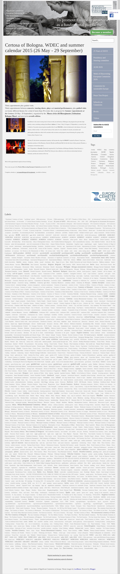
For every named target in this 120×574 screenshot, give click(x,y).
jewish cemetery (79, 380)
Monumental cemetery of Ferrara (40, 411)
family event (30, 341)
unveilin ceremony (46, 528)
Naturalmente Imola (81, 429)
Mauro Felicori (60, 398)
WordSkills (59, 546)
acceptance (8, 232)
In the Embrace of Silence (84, 373)
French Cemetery (73, 348)
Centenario (8, 299)
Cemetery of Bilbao (85, 285)
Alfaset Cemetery (105, 239)
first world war (90, 344)
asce (99, 251)
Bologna (67, 267)
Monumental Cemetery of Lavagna (78, 411)
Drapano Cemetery (94, 326)
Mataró (53, 398)
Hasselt (45, 366)
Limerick (13, 391)
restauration (77, 470)
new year (79, 431)
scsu (33, 483)
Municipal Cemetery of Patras (85, 422)
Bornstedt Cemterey (39, 269)
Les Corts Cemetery (45, 389)
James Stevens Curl (54, 380)
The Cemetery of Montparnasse (51, 510)
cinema (70, 305)
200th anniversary (71, 221)
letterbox (54, 389)
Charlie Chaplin (41, 301)
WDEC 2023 (32, 537)
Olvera (43, 440)
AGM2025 (50, 239)
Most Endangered (95, 418)
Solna (20, 492)
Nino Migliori (67, 434)
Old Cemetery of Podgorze (48, 438)
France (93, 163)
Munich (48, 420)
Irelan (52, 377)
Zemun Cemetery (78, 548)
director (34, 324)
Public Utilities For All (29, 463)
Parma (108, 445)
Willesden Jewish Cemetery (107, 544)
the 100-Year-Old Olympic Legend (66, 508)
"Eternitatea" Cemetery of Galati (14, 219)
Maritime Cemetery (44, 398)
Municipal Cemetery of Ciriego (99, 420)
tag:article (105, 501)
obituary (97, 436)
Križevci (96, 384)
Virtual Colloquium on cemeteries (100, 533)
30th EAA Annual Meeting (104, 226)
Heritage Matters (20, 368)
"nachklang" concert (29, 219)
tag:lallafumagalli (97, 503)
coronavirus (67, 314)
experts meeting (64, 339)
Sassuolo (7, 481)
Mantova (58, 395)
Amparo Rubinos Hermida (58, 244)
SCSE (29, 483)
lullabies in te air (110, 393)
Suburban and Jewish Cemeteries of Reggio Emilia (83, 499)
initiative (112, 373)
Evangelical (37, 339)
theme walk (63, 519)
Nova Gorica (48, 436)
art (111, 248)
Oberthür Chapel (89, 436)
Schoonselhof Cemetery (108, 481)
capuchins (100, 273)
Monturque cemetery (56, 409)
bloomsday (59, 267)
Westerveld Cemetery (63, 544)
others (113, 443)
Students (31, 499)
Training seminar (10, 524)
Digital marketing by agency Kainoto (60, 555)
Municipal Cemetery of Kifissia (45, 422)
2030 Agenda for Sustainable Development (102, 221)
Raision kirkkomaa (64, 465)
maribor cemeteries (109, 395)
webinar (41, 541)
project (48, 461)
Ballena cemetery (104, 262)
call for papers (17, 273)
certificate (54, 299)
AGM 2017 (49, 235)
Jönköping (30, 382)
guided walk (75, 364)
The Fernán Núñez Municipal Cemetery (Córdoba (24, 512)
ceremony (47, 299)
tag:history (78, 503)
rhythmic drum (32, 472)
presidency (50, 458)
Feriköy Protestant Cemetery (87, 341)
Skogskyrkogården (52, 490)
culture (107, 319)
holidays (80, 371)
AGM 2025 (17, 237)
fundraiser (13, 353)
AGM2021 (16, 239)
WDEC (99, 149)
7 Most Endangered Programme (92, 228)
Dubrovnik (71, 328)
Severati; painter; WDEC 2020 (88, 483)
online (70, 440)
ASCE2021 (35, 253)
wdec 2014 (98, 535)
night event (29, 434)
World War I (87, 546)
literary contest (70, 391)
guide (28, 364)
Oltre (39, 440)
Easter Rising (105, 328)
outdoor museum (15, 445)
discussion (49, 324)
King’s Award (43, 384)
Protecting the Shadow (93, 461)
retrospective (93, 470)
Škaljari (28, 490)
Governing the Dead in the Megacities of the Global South (28, 361)
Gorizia (113, 359)
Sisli (107, 487)
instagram (63, 375)
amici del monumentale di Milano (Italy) (38, 244)
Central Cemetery (17, 299)
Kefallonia (96, 382)
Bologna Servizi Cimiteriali (102, 267)
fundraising (20, 353)
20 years (50, 221)
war (71, 535)
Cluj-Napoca (80, 307)
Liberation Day (68, 389)
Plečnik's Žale (22, 454)
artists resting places (84, 251)
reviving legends (9, 472)
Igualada (56, 373)
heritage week (30, 368)
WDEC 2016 (106, 535)
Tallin (56, 506)
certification (61, 299)
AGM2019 (111, 237)
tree (26, 524)
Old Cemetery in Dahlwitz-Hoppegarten (27, 438)
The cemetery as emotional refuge (87, 508)
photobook (93, 449)
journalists (37, 382)
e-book (87, 328)
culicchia (53, 317)
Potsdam (91, 456)
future (12, 355)
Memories (46, 402)
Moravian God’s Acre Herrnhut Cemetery (43, 418)
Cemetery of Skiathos (95, 291)
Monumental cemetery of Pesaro (88, 414)
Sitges (22, 490)
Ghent (66, 357)
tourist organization (88, 521)
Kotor (57, 384)
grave (53, 361)
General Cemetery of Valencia (35, 357)
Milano (44, 405)
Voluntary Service (52, 535)
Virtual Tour (15, 535)
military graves (69, 404)
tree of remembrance (34, 524)
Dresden (20, 328)
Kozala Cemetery (66, 384)
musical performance (65, 427)
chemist (60, 301)
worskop (7, 548)
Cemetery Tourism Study (17, 296)
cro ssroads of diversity (11, 317)
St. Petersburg (87, 494)
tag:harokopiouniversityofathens (64, 503)
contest (40, 314)
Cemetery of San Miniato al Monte (14, 291)
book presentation (17, 269)
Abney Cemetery (82, 230)
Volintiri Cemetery (42, 535)
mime (75, 404)
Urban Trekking (63, 528)
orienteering (83, 443)
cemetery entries (110, 282)
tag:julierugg (87, 503)
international (9, 377)
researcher (27, 470)
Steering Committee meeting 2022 (60, 497)
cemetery (33, 283)
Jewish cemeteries (68, 380)
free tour (53, 348)
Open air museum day (31, 443)
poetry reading (98, 454)
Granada (47, 361)
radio (45, 465)
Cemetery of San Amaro (94, 289)
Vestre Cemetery (72, 530)
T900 (66, 501)
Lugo (102, 393)
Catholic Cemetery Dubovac (19, 278)
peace (30, 447)
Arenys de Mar (33, 248)
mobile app (48, 407)
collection (112, 307)
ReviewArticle (111, 470)
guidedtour (84, 364)
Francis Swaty (36, 348)
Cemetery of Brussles (97, 285)
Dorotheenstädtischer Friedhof (19, 326)
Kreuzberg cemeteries (86, 384)
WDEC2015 (47, 539)
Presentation (25, 458)
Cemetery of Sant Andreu (47, 291)
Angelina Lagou (78, 244)
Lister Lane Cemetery (58, 391)
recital (97, 465)
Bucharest (56, 271)
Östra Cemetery (106, 443)
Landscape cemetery (63, 386)
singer (86, 487)
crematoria (103, 314)
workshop (66, 546)
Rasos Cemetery (74, 465)
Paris (88, 445)
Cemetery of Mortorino (100, 287)
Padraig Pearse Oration (33, 445)
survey (113, 499)
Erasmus (58, 335)
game (47, 355)
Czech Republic (9, 321)
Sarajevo (106, 479)
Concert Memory (17, 312)
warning (76, 535)
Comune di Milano (108, 310)
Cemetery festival (10, 285)
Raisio (55, 465)
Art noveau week (50, 251)
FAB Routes (83, 339)
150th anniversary (59, 219)
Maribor (100, 395)
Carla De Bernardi (24, 276)
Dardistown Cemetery (46, 321)
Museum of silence (27, 427)
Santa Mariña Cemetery (74, 479)
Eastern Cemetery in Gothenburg (21, 330)
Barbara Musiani (9, 264)
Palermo (43, 445)
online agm (77, 440)
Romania (94, 168)
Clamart (53, 307)
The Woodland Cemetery (26, 519)
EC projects (52, 330)
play (10, 454)
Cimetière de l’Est (17, 303)
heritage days (11, 368)
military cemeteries (59, 404)
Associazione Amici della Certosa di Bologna (17, 260)
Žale (60, 548)
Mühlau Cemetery (30, 420)
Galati (25, 355)
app (64, 246)
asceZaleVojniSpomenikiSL (99, 255)
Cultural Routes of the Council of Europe (33, 319)
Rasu (81, 465)
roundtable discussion (73, 472)
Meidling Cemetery (44, 400)
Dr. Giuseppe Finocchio (35, 326)
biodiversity (38, 267)
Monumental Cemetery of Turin (41, 416)
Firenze (66, 344)
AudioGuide (107, 260)
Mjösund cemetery (38, 407)
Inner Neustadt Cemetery (21, 375)
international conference (21, 377)
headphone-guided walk (68, 366)
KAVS (76, 382)
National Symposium (58, 429)
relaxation (40, 467)
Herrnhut (60, 368)
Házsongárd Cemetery (54, 366)
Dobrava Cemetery (75, 324)
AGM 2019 (64, 235)
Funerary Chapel (104, 353)
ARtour (93, 251)
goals (60, 359)
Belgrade (58, 264)
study (60, 499)
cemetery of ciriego (109, 285)
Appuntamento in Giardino (89, 246)
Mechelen (69, 398)
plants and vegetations (109, 451)
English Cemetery (83, 333)
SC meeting (28, 481)
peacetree (77, 447)
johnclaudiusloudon (20, 382)
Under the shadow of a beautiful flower (51, 526)
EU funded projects (90, 335)
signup (41, 487)
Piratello (75, 451)
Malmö (48, 395)
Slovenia (94, 154)
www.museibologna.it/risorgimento (26, 172)
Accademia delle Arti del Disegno (106, 230)
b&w (53, 262)
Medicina (80, 398)
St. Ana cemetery (16, 494)
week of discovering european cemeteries (97, 541)
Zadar (50, 548)
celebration (39, 278)
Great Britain (95, 361)
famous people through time (60, 341)
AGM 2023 (111, 235)
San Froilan (23, 476)
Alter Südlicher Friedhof (98, 242)
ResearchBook (19, 470)
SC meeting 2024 (49, 481)
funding (7, 353)
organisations (74, 443)
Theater (37, 519)
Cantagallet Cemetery (76, 273)
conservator (15, 314)
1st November (20, 221)
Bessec (97, 264)
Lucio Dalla (90, 393)
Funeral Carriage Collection (38, 353)
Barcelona (25, 264)
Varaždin (7, 530)
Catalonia (112, 276)
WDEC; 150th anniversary (85, 537)
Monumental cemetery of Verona (61, 416)
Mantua (64, 395)
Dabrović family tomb (21, 321)
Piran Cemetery (52, 451)
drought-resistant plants (37, 328)
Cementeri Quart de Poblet (74, 278)
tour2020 (40, 521)
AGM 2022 (102, 235)
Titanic (108, 519)
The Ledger (69, 512)
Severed (100, 483)
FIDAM (21, 344)
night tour (59, 434)
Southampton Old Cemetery (56, 492)
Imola (73, 373)
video (80, 530)
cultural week (60, 319)
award (41, 262)
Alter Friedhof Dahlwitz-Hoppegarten (61, 242)
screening (23, 483)
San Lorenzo (80, 476)
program (25, 461)
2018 (83, 221)
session (72, 483)
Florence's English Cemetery (61, 346)
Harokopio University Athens (17, 366)
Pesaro (38, 449)
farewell (75, 341)
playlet (15, 454)
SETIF (77, 483)
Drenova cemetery (10, 328)
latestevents (106, 386)
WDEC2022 (111, 539)
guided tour (35, 364)
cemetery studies (103, 294)
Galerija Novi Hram (33, 355)
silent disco (47, 487)
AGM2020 (8, 239)
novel (54, 436)
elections (26, 332)
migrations (8, 404)
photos (16, 452)
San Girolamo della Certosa (67, 476)
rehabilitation (32, 467)
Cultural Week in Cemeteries (72, 319)
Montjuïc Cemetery (37, 409)
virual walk (23, 535)
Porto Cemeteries (59, 456)
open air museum (17, 443)
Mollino (20, 409)
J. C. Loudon (32, 380)
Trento (66, 524)
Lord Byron (64, 393)
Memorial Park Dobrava (35, 402)
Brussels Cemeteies (35, 271)
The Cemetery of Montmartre (33, 510)
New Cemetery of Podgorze (35, 431)
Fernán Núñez (101, 341)
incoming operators (103, 373)
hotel (6, 373)
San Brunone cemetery (101, 474)
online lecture (97, 440)
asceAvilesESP (55, 253)
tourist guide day (77, 521)
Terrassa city (52, 508)
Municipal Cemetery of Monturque (66, 422)
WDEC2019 (84, 539)
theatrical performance (47, 519)
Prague (7, 458)
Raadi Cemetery (38, 465)
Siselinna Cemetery (99, 487)
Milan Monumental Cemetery (29, 405)
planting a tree (97, 451)
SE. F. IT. (39, 483)
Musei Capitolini (90, 425)
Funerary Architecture (86, 353)
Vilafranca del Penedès (17, 533)
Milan (14, 405)
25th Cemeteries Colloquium (64, 223)
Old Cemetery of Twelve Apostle (66, 438)
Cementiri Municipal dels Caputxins (23, 280)
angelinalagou (88, 244)
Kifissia (24, 384)
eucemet (100, 335)
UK (38, 526)
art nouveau (15, 251)
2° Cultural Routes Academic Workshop (36, 221)
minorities (97, 404)
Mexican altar (93, 402)
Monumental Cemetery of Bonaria (20, 411)
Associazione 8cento (83, 257)
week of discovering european (75, 541)
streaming (24, 499)
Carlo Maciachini (35, 276)
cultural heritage (89, 317)
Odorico (103, 436)
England (73, 332)
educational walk (89, 330)
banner (113, 262)
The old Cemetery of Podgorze (33, 517)
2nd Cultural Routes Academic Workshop (47, 226)
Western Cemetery (49, 544)
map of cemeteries (76, 395)
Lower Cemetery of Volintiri (77, 393)
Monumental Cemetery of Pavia (69, 414)
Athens (79, 260)
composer (64, 310)
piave (31, 451)
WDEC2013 (29, 539)
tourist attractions (59, 521)
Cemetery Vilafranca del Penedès (45, 296)
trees (51, 524)
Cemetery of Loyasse (59, 287)
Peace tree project (66, 447)
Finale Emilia (53, 344)
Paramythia (83, 445)
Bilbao (32, 267)
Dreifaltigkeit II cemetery (108, 326)
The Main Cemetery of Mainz (82, 512)
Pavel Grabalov (9, 447)
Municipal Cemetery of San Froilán (15, 425)
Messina (70, 402)
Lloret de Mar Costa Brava (38, 393)
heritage (96, 366)
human (11, 373)
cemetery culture (70, 282)
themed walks (79, 519)
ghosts (82, 357)
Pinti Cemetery (38, 451)
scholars (57, 481)
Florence (49, 346)
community (57, 310)
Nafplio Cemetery (88, 427)
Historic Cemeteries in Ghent (102, 368)
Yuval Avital (44, 548)
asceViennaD (31, 255)
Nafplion (97, 427)
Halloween (101, 364)
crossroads (34, 317)
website (47, 541)
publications (73, 463)
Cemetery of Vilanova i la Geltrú (56, 294)
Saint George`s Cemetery (108, 472)
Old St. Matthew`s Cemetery (28, 440)
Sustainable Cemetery (21, 501)
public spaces (8, 463)
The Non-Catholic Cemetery (87, 515)
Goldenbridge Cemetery (80, 359)
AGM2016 (89, 237)
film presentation (29, 344)
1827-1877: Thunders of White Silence (76, 219)
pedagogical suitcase (86, 447)
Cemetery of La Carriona (12, 287)
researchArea (111, 467)
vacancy (87, 528)
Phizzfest (43, 449)
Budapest (64, 271)
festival (15, 344)
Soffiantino (14, 492)
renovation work (64, 467)
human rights (17, 373)
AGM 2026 (25, 237)
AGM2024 (42, 239)
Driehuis (26, 328)
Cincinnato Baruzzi (62, 305)
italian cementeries (98, 377)
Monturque (46, 409)
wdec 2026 (73, 537)
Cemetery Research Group (88, 294)
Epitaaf (48, 335)
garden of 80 (53, 355)
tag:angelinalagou (81, 501)
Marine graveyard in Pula (12, 398)
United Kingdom (107, 157)
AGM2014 (73, 237)
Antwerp (59, 246)
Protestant (102, 461)
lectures (23, 389)
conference (33, 312)
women (40, 546)
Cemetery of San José (109, 289)
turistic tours (21, 526)
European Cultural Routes (70, 337)
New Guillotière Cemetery (52, 431)
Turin (113, 524)
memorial (101, 400)
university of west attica (33, 528)
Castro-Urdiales (104, 276)
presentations (33, 458)
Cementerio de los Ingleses (90, 278)
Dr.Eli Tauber (48, 326)
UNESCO (66, 526)
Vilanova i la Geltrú (31, 533)
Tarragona (78, 506)
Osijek (94, 443)
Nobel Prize (83, 434)
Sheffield (106, 483)
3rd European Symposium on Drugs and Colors (34, 228)
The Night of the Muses (71, 515)
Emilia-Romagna (49, 332)
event (43, 339)
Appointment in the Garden (73, 246)
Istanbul (89, 377)
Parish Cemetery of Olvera (98, 445)
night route (50, 434)
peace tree (57, 447)
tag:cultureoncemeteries (24, 503)
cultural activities (62, 317)
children (77, 301)
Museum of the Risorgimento (43, 427)
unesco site (80, 526)
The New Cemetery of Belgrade (15, 515)
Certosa (69, 299)
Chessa (71, 301)
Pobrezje (50, 454)
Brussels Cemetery (47, 271)
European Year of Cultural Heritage (15, 339)
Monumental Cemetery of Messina (27, 414)
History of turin (72, 371)
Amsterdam (69, 244)
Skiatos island (42, 490)
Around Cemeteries (104, 248)
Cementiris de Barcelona (42, 280)
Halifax (95, 364)
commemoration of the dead (22, 310)
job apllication (107, 380)
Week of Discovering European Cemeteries (22, 23)
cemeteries (67, 280)
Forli (102, 346)
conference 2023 (54, 312)
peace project (48, 447)
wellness (24, 544)
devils (96, 321)
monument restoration (69, 409)
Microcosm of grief (103, 402)
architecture (15, 248)
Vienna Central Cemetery (97, 530)
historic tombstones (33, 371)
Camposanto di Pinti (49, 273)
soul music (27, 492)
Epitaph (53, 335)
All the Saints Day (27, 242)
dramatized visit (76, 326)
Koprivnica (51, 384)
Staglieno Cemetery (108, 495)
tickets (102, 519)
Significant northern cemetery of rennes (16, 487)
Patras (113, 445)
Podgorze (84, 454)
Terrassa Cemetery (42, 508)
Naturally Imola (70, 429)
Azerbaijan (48, 262)
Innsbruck (50, 375)
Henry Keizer (83, 366)
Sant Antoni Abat (29, 479)
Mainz (37, 395)
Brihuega (82, 269)
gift (87, 357)
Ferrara (108, 341)
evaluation (30, 339)
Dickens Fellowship (105, 321)
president (93, 458)
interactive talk (111, 375)
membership (54, 400)
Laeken (33, 386)
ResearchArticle (9, 470)
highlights (78, 368)
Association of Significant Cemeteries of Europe (61, 257)
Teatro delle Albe (10, 508)
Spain (112, 152)
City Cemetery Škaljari (23, 307)
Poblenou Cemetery (40, 454)
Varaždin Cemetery (18, 530)
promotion (82, 461)
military (50, 404)
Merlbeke (64, 402)
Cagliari (94, 271)
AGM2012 (45, 237)
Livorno (19, 393)
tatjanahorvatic (101, 506)
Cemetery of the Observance (21, 294)
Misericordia (28, 407)
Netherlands (110, 166)
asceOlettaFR (86, 253)
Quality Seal (106, 463)
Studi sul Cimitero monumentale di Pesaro (46, 499)
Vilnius (55, 533)
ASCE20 (28, 253)
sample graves (89, 474)
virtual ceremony (71, 533)
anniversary (18, 246)
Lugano (97, 393)
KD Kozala (82, 382)
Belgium (111, 161)
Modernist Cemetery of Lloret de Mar (90, 407)
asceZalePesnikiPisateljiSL (79, 255)
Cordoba (54, 314)
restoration (85, 470)
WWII (25, 548)
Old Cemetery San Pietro (83, 438)
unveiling (55, 528)
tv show (33, 526)
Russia (93, 472)
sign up (44, 485)
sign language (36, 485)
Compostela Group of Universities (77, 310)
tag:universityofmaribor (47, 506)
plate (6, 454)
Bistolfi (52, 267)
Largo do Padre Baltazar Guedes (93, 386)
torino (31, 521)
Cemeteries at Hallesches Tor (81, 280)
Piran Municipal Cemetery (65, 451)
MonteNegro (27, 409)
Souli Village (34, 492)
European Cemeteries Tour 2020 (52, 337)
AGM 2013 (24, 235)
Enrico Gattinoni (95, 332)
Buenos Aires (72, 271)
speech (78, 492)
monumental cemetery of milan (49, 414)
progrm (43, 461)
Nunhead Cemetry (78, 436)
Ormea (89, 443)
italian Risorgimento (10, 380)
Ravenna (86, 465)
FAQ (70, 341)
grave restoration (79, 361)
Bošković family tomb (52, 269)
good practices (92, 359)
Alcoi (80, 239)
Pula (85, 463)
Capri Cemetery (92, 273)
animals (11, 246)
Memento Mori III (65, 400)
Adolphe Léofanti (73, 232)
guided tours (58, 364)
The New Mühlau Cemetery (55, 515)
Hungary (102, 163)
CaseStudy (86, 276)
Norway (41, 436)
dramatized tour (66, 326)
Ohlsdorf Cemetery (10, 438)
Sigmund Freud (26, 485)
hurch (31, 373)
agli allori (11, 235)
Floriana (72, 346)
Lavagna (7, 389)
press (98, 458)
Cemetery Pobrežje (73, 294)
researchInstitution (37, 470)
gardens (106, 355)
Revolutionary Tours (20, 472)
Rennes (55, 467)
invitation (46, 377)
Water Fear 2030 (83, 535)
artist (71, 251)
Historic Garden (22, 371)
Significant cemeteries (14, 11)
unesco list (73, 526)
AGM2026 (58, 239)
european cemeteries (109, 335)
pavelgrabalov (19, 447)
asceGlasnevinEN (67, 253)
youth (34, 548)
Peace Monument (38, 447)
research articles (100, 467)
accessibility (15, 232)
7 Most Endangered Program (75, 228)
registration (14, 467)
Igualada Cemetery (65, 373)
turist (15, 526)
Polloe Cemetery (31, 456)
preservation (42, 458)
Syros (61, 501)
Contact (9, 33)
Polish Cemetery (21, 456)
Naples (102, 427)
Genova (52, 357)
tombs (25, 521)
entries (103, 332)
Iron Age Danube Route (68, 377)
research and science (88, 467)
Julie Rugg (44, 382)
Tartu (84, 506)
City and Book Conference (81, 305)
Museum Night (16, 427)
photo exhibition (82, 449)
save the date (20, 481)
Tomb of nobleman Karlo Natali (13, 521)
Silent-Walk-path (65, 487)
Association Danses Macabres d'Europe (35, 257)
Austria (93, 157)
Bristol (106, 269)
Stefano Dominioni (76, 497)
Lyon (15, 395)
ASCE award (106, 251)
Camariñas (27, 273)
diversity (56, 324)
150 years (49, 219)
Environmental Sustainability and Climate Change (27, 335)
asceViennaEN (42, 255)
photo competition (70, 449)
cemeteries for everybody (98, 280)
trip (89, 524)
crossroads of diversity (44, 317)
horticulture (108, 371)
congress (7, 314)
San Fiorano (14, 476)
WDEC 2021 (13, 537)
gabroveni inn (18, 355)
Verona (65, 530)
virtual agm (62, 533)
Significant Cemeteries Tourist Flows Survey (102, 485)
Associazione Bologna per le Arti (39, 260)
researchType (48, 470)
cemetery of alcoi (73, 285)
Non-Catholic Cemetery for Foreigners (99, 434)
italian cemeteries (109, 377)
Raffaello (50, 465)
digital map (14, 324)
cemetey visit (58, 296)
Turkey (28, 526)
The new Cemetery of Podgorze (37, 515)
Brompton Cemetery (11, 271)
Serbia (112, 154)
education (67, 330)
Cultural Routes (14, 319)
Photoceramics (102, 449)
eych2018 (76, 339)
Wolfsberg (18, 546)
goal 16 (55, 359)
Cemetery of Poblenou (37, 289)
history (64, 371)
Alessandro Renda (94, 239)
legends (28, 389)
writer (12, 548)
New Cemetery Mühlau (17, 431)
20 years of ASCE (59, 221)
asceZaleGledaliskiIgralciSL (58, 255)
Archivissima (24, 248)
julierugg (51, 382)
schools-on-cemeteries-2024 (92, 481)
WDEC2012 (20, 539)
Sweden (111, 168)
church (96, 301)
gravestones (88, 361)
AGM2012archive (55, 237)
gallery (42, 355)
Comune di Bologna (94, 310)
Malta (52, 395)
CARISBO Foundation (11, 276)
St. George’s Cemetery (29, 494)
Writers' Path (19, 548)
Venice (28, 530)
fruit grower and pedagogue (107, 350)
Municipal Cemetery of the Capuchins (36, 425)
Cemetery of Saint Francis (79, 289)
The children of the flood (100, 510)
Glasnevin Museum (33, 359)
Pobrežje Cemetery (74, 454)
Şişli (110, 487)
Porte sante (46, 456)
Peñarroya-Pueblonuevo (100, 447)
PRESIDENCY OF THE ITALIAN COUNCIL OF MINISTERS (71, 458)
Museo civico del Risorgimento (105, 425)
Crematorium (111, 314)
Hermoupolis (39, 368)
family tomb (38, 341)
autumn (25, 262)
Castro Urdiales (95, 276)
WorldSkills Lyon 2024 (108, 546)
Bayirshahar (43, 264)
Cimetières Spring (28, 303)
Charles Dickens (31, 301)
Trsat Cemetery (95, 524)
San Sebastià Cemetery (105, 476)
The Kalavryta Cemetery (45, 512)
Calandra (99, 271)
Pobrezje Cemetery (60, 454)
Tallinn (62, 506)
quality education (96, 463)
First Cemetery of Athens (77, 344)
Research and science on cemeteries (19, 28)
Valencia (92, 528)
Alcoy (85, 239)
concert (7, 312)
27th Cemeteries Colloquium (97, 223)
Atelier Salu (66, 260)
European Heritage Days (85, 337)
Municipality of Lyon (54, 425)
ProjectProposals (67, 461)
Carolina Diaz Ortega (69, 276)
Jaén (38, 380)
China (82, 301)
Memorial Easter (9, 402)
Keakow (90, 382)
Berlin (92, 264)
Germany (102, 161)
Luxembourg (9, 395)
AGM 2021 (80, 235)
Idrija (46, 373)
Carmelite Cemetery (46, 276)
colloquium (9, 310)
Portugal (103, 168)
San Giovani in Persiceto (35, 476)
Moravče (28, 418)
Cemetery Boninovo (57, 282)
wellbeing (18, 544)
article (66, 251)
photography (9, 451)
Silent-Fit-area (55, 487)
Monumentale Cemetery (77, 416)
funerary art (96, 353)
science (7, 483)
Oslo (98, 443)
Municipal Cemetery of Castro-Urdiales (76, 420)
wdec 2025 (64, 537)
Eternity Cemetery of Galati (75, 335)
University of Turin (20, 528)
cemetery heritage (21, 285)
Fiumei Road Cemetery (103, 344)
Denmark (91, 321)
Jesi (61, 380)
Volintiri (33, 535)
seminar (49, 483)
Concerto (25, 312)
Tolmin (113, 519)
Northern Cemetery (32, 436)
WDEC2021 (101, 539)
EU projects (10, 26)
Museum (7, 427)
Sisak (91, 487)
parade (76, 445)
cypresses (112, 319)
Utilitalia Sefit (79, 528)
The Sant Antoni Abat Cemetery (97, 517)
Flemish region (41, 346)
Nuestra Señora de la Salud (65, 436)
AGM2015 (80, 237)
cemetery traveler (30, 296)
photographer (111, 449)
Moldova (13, 409)
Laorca (72, 386)
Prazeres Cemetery (15, 458)
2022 (87, 221)
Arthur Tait (60, 251)
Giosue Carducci (105, 357)
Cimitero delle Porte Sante (23, 305)
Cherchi (66, 301)
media (74, 398)
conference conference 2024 (98, 312)
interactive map (101, 375)
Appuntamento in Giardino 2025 (106, 246)
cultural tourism (50, 319)
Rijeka (39, 472)
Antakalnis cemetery (50, 246)
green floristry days (16, 364)
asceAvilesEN (44, 253)
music (56, 427)
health (77, 366)
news (106, 431)
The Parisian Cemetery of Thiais (66, 517)
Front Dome (95, 350)
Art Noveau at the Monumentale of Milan (32, 251)
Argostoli (62, 248)
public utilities (17, 463)
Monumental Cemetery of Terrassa (20, 416)
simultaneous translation (77, 487)
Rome (56, 472)
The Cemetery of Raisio (85, 510)
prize (110, 458)
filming (46, 344)
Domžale (97, 324)
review (104, 470)
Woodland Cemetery (49, 546)
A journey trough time (35, 230)
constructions (22, 314)
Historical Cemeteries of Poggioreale (50, 371)
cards (113, 273)
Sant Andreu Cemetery (17, 479)
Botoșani (76, 269)
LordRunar (77, 569)
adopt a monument (99, 232)
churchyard (102, 301)
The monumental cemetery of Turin (103, 513)
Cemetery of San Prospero (32, 291)
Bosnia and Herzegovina (66, 269)
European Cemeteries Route (16, 13)
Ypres (38, 548)
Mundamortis (41, 420)
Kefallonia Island (105, 382)
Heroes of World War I (50, 368)
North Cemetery (20, 436)
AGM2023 (33, 239)
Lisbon (25, 391)
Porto (51, 456)
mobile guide (69, 407)
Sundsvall (107, 499)
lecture (18, 389)
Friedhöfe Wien (18, 350)
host (114, 371)
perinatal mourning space (27, 449)
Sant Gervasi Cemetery (60, 479)
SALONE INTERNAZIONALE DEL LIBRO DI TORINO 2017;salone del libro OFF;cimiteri (52, 474)
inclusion (94, 373)
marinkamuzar (34, 398)
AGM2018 (104, 237)
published (80, 463)
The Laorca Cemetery (59, 512)
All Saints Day (16, 242)
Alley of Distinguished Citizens (41, 242)
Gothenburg (8, 361)
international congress (36, 377)
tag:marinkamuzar (110, 503)
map (69, 395)
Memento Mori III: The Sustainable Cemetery (84, 400)
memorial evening (21, 402)
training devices (110, 521)
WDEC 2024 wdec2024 (53, 537)
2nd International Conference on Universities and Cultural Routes (78, 226)
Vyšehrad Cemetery (64, 535)
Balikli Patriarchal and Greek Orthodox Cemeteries (84, 262)
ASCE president (18, 253)
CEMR (105, 296)
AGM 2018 (56, 235)
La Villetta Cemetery (23, 386)
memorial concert (110, 400)
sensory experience (58, 483)
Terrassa (33, 508)
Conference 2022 (43, 312)
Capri (84, 273)
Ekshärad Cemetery (107, 330)
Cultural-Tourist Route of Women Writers (92, 319)
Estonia (105, 170)
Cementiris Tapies (56, 280)
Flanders (17, 346)
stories (93, 166)
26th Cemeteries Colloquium (81, 223)
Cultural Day (71, 317)
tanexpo (67, 506)
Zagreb (56, 548)
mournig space (106, 418)
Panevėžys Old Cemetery (66, 445)
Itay (27, 380)
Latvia (113, 386)
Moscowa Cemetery (62, 418)
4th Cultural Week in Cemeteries (57, 228)
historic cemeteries (88, 368)
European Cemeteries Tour (33, 337)
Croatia (103, 154)
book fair (7, 269)
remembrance (48, 467)
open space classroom (64, 443)
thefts (56, 519)
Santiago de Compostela (95, 479)
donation (103, 324)
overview (23, 445)
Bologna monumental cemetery (82, 267)
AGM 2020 (71, 235)
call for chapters (107, 271)
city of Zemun (45, 307)
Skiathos (34, 490)
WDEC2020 (93, 539)
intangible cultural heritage (88, 375)
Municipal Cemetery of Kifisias (26, 422)
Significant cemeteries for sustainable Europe (75, 485)
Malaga (42, 395)
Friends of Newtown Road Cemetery (81, 350)
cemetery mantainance (47, 285)
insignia (57, 375)
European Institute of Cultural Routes (104, 337)
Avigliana (30, 262)
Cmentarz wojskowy (102, 307)
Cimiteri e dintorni (52, 303)
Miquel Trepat (105, 404)
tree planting (45, 524)
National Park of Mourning (18, 429)
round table (63, 472)
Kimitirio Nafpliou (32, 384)
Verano (37, 530)
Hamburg (108, 364)
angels (95, 244)
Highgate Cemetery (69, 368)
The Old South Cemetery (50, 517)
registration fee (23, 467)
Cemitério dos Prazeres (95, 296)
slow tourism (103, 490)
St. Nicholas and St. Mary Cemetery (72, 494)
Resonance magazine (66, 470)
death (69, 321)
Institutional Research (73, 375)
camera (40, 273)
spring (91, 492)
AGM (8, 21)
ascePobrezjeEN (97, 253)
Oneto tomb (64, 440)
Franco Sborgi (46, 348)
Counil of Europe (88, 314)
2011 (79, 221)
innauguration (9, 375)
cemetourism (66, 296)
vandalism (98, 528)
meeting (87, 398)
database (63, 321)
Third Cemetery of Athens (92, 519)
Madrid (32, 395)
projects (75, 461)
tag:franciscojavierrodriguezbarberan (43, 503)
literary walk (87, 391)
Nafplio (80, 427)
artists (75, 251)
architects (8, 248)
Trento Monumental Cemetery (78, 524)
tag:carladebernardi (10, 503)
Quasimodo (13, 465)
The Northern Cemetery (16, 517)
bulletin (79, 271)
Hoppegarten (100, 371)
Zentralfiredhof (88, 548)
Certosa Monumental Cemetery (83, 299)
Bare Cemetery (35, 264)
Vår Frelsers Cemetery (109, 528)
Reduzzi (103, 465)
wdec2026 (34, 542)
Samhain (82, 474)
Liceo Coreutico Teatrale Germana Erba (89, 389)
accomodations (50, 232)
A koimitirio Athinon (48, 230)
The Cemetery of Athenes (17, 510)
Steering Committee (26, 497)
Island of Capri (81, 377)
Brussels (26, 271)
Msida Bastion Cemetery (16, 420)
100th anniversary (41, 219)
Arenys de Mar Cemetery (45, 248)
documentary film (88, 324)
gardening (99, 355)
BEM (73, 264)
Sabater (98, 472)
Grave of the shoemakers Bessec (64, 361)
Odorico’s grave (110, 436)
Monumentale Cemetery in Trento (96, 416)
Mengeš (58, 402)
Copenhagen (47, 314)
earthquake (93, 328)
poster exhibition (82, 456)
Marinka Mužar (25, 398)
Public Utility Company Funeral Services (48, 463)
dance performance (34, 321)
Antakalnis (40, 246)
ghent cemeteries (74, 357)
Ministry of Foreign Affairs (86, 404)
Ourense (7, 445)
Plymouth (30, 454)
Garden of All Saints (63, 355)
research (78, 467)
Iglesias (51, 373)
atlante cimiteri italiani (89, 260)
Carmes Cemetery (57, 276)
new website (72, 431)
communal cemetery (47, 310)
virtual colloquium (83, 533)
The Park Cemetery (82, 517)
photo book (60, 449)
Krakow (76, 384)
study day (66, 499)
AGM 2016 (40, 235)
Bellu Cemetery (67, 264)
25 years (42, 223)
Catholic (7, 278)
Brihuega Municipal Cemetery (95, 269)
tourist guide (68, 521)
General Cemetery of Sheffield (16, 357)
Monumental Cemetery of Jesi (59, 411)
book (113, 267)
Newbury (85, 431)
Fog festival (84, 346)
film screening (39, 344)
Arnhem (81, 248)
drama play (56, 326)
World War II (96, 546)
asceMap (77, 253)
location (50, 393)
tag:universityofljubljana (33, 506)
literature (94, 391)
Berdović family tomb (83, 264)
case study (79, 276)
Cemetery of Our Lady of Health (19, 289)
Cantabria (65, 273)
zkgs (95, 548)
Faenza (12, 341)
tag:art (99, 501)
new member (64, 431)
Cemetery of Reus (65, 289)
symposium (54, 501)
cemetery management (34, 285)
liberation (60, 389)
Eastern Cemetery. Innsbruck (39, 330)
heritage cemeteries (105, 366)
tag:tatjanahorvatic (21, 506)
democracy (84, 321)
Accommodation (40, 232)
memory (52, 402)
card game (107, 273)
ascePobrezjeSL (109, 253)
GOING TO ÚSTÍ (68, 359)
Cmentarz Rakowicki (90, 307)
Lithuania (101, 172)
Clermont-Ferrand (61, 307)
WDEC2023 (9, 542)
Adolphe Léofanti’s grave (86, 232)
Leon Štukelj (35, 389)
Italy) (22, 380)
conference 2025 (75, 312)
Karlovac (70, 382)
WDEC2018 (74, 539)
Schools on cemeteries (75, 481)
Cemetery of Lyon (72, 287)
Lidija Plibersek (106, 389)
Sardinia (112, 479)
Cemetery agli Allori (43, 282)
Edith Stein (60, 330)
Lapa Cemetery (79, 386)
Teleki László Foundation (23, 508)
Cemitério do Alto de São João (79, 296)
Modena (76, 407)
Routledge (86, 472)
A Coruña (25, 230)
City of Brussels (35, 307)
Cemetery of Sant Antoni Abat (64, 291)
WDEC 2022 (22, 537)
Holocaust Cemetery (89, 371)
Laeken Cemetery (41, 386)
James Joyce (44, 380)
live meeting (108, 391)
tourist (51, 521)
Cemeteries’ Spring (23, 282)
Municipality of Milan (68, 425)
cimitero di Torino (37, 305)
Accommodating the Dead (27, 232)
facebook (90, 339)
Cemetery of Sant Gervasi (81, 291)
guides (90, 364)
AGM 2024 (9, 237)
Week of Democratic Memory (58, 541)
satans (12, 481)
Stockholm (96, 497)
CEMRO (112, 296)
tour (35, 521)
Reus (99, 470)
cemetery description (98, 282)
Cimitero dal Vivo (88, 303)
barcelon (18, 264)
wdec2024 (18, 542)
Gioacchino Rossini (94, 357)
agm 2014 (33, 235)
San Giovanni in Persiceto (50, 476)
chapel (12, 301)
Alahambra (66, 239)
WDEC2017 (65, 539)
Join (7, 31)
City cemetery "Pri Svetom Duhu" (100, 305)
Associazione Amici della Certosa (103, 257)
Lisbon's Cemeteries (33, 391)
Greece (93, 161)
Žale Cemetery (68, 548)
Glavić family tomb (46, 359)
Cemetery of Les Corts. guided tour (42, 287)
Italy (105, 149)
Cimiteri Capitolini (40, 303)
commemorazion (35, 310)
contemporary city (32, 314)
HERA (90, 366)
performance (15, 449)
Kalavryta (62, 382)
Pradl (96, 456)
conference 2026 (85, 312)
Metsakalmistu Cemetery (81, 402)
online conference (86, 440)
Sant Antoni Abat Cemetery (44, 479)
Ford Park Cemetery (94, 346)
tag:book (112, 501)
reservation (57, 470)
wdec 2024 (41, 537)
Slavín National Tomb (66, 490)
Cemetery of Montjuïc (85, 287)
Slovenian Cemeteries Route (90, 490)
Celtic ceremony (60, 278)
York (30, 548)
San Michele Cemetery (91, 476)
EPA (43, 335)
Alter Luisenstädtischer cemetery (81, 242)
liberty (75, 389)
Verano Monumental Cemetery (51, 530)
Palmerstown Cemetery (53, 445)
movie (113, 418)
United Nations (101, 526)
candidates (59, 273)
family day (22, 341)
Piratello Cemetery (85, 452)
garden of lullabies (76, 355)
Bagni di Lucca (60, 262)
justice (57, 382)
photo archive (51, 449)
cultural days (79, 317)
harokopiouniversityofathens (34, 366)
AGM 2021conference (91, 235)
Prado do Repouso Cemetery (107, 456)
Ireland (111, 163)
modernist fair (106, 407)
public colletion (110, 461)
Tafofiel (72, 501)
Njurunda (75, 434)
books (31, 269)
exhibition (54, 339)
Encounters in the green (62, 332)
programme (34, 461)
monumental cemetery (93, 409)
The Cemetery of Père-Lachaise (69, 510)
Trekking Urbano (58, 524)
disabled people (41, 324)
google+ (107, 359)
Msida (6, 420)
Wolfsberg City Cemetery (29, 546)
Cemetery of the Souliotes (38, 294)
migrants (112, 402)
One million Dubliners (53, 440)
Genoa (47, 357)
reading (92, 465)
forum (106, 346)
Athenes (73, 260)
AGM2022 (25, 239)
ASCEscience (21, 255)
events (93, 149)
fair (17, 341)
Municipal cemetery (57, 420)
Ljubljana (26, 393)
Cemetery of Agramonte (60, 285)
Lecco (12, 389)
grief (23, 364)
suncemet (101, 499)
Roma (44, 472)
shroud (18, 485)
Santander (85, 479)
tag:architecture (91, 501)
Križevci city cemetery (106, 384)
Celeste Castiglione (49, 278)
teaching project (110, 506)
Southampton (43, 492)
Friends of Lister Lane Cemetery (45, 350)
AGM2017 (96, 237)
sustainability (9, 501)
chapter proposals (20, 301)
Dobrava (66, 324)
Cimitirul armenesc (50, 305)
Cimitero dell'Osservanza (102, 303)
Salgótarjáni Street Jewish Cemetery (15, 474)
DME (61, 324)
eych (71, 339)
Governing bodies (13, 18)
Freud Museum (83, 348)
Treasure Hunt (20, 524)
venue (32, 530)
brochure (112, 269)
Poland (100, 166)
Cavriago (32, 278)
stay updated (15, 497)
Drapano (85, 326)
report (72, 467)
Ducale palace (80, 328)
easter (99, 328)
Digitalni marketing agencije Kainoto (60, 559)
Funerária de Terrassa (72, 353)
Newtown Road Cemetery (17, 434)
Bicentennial (26, 267)
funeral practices (52, 353)
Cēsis (95, 299)
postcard (74, 456)
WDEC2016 (55, 539)
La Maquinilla (13, 386)
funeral (27, 353)
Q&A (89, 463)
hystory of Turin (39, 373)
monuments (20, 418)
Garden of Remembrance (89, 355)
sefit (44, 483)
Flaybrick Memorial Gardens (28, 346)
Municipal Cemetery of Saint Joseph (105, 422)
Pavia (25, 447)
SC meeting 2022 (38, 481)
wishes (12, 546)
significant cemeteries (54, 485)
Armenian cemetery (72, 248)
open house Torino (51, 443)
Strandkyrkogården (15, 499)
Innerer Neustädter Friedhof (38, 375)
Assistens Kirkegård (17, 257)
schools (63, 481)
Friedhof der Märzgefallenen (96, 348)
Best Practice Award (106, 264)
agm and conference (35, 237)
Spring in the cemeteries (101, 492)
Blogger (92, 569)
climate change (71, 307)
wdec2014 (37, 539)
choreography (89, 301)
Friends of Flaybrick (30, 350)
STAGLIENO (96, 494)
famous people (96, 170)
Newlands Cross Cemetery (96, 431)
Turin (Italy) (8, 526)
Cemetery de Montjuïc (83, 282)
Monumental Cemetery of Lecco (98, 411)
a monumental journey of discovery (66, 230)
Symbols (47, 501)
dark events (57, 321)
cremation (96, 314)
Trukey (103, 524)
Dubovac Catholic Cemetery (58, 328)
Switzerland (39, 501)
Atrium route (99, 260)
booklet (26, 269)
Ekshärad (98, 330)
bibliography (17, 267)
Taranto (73, 506)
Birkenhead (46, 267)
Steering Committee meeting (41, 497)
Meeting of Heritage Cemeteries (99, 398)
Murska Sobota (80, 425)
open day (42, 443)
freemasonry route (62, 348)
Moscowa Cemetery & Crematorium (79, 418)
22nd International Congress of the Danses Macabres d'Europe (22, 223)
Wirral (7, 546)
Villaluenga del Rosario (45, 533)
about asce (92, 230)
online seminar (107, 440)
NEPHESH (91, 429)
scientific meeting (15, 483)
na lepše (75, 427)
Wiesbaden (96, 544)
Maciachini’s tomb (24, 395)
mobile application (57, 407)
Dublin (47, 328)
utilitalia (71, 528)
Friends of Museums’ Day (63, 350)
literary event (78, 391)
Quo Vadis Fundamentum (24, 465)
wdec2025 (26, 542)
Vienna (86, 530)
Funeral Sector (62, 353)
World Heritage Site (76, 546)
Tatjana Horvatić (91, 506)
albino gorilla (74, 239)
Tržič (108, 524)
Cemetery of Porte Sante (52, 289)
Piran (45, 451)
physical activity (24, 451)
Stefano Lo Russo (87, 497)
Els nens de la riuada (36, 332)
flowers (78, 346)
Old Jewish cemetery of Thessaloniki (102, 438)
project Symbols (56, 461)
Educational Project (77, 330)
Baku (67, 262)
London (56, 393)
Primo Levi (104, 458)
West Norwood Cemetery (35, 544)
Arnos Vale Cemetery (91, 248)
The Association (12, 16)
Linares (20, 391)
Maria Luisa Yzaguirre (89, 395)
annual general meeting (29, 246)
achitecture (58, 232)
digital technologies (24, 324)
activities (64, 232)
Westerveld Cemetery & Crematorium (81, 544)
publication (65, 463)
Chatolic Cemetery (52, 301)
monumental (80, 409)
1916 (89, 219)
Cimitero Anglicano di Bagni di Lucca (71, 303)
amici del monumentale (18, 244)
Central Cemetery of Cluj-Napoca (33, 299)
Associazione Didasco (55, 260)
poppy (39, 456)
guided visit (66, 364)
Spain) (73, 492)
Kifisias (18, 384)
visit (28, 535)
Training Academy (100, 521)
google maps (100, 359)
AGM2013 (65, 237)
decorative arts (76, 321)
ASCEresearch (10, 255)
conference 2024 (64, 312)
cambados (33, 273)
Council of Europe (77, 314)
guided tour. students (46, 364)
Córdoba (60, 314)
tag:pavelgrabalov (10, 506)
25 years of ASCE (51, 223)
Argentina (56, 248)
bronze (20, 271)
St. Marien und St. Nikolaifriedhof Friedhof (49, 494)
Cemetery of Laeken (25, 287)
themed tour (71, 519)
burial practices (86, 271)
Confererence (111, 312)
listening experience (45, 391)
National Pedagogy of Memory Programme (39, 429)
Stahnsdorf (8, 497)
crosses (28, 317)
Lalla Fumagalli (52, 386)
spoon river (85, 492)
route (81, 472)
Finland (60, 344)
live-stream (12, 393)
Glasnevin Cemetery (19, 359)
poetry (90, 454)
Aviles (36, 262)
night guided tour (40, 434)
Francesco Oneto (26, 348)
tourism (46, 521)
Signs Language (34, 487)
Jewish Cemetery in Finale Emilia (93, 380)
